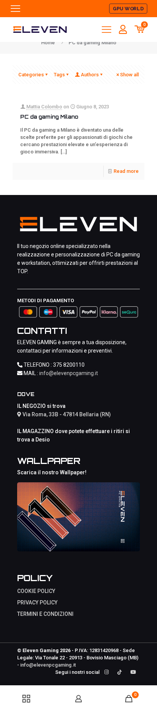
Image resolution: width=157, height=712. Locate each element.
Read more (126, 171)
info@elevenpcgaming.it (68, 373)
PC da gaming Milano (49, 117)
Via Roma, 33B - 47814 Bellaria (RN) (66, 414)
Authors (90, 74)
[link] (78, 516)
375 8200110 (69, 365)
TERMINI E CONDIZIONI (45, 614)
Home (48, 42)
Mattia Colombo (44, 107)
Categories (31, 74)
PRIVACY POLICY (37, 602)
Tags (59, 74)
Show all (129, 74)
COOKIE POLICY (36, 591)
